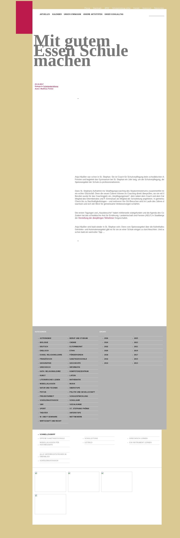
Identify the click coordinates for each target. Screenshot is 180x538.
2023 (136, 342)
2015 (136, 359)
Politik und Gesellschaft (82, 392)
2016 (106, 359)
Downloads (97, 8)
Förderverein (76, 355)
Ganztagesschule (78, 359)
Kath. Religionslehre (50, 371)
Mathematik (75, 380)
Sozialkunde (76, 404)
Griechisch (45, 367)
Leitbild (88, 442)
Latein (73, 375)
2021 (136, 347)
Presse (87, 8)
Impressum (147, 8)
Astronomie (45, 338)
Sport (43, 409)
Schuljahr (75, 400)
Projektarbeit (47, 396)
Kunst (43, 375)
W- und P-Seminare (48, 417)
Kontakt (136, 8)
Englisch (44, 351)
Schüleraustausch (49, 400)
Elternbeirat (76, 347)
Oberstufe (75, 388)
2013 (136, 363)
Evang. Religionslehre (51, 355)
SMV (42, 404)
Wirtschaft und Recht (50, 421)
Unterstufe (75, 413)
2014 (106, 363)
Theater (44, 413)
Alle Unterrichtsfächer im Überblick (53, 455)
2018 (106, 355)
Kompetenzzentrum (79, 371)
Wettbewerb (76, 417)
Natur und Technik (49, 388)
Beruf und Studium (79, 338)
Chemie (73, 342)
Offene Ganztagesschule (52, 438)
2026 (106, 338)
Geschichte (75, 363)
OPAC (107, 8)
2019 (136, 351)
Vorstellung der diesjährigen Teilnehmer (96, 218)
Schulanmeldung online (121, 8)
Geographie (45, 363)
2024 (106, 342)
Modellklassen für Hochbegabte (49, 444)
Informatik (75, 367)
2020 (106, 351)
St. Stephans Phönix (79, 409)
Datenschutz (159, 8)
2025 (136, 338)
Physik (43, 392)
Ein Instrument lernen (140, 442)
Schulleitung (91, 438)
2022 (106, 347)
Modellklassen (47, 384)
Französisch (46, 359)
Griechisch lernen (138, 438)
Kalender (57, 14)
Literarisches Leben (50, 380)
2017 (136, 355)
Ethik (72, 351)
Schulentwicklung (50, 86)
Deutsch (44, 347)
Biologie (44, 342)
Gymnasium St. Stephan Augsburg (24, 17)
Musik (72, 384)
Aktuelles (45, 14)
